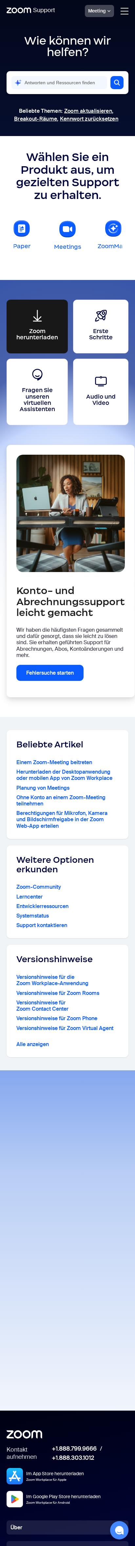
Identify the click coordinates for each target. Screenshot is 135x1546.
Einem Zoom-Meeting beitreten (54, 762)
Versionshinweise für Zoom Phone (56, 1018)
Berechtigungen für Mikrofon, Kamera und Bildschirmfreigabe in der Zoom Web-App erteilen (61, 819)
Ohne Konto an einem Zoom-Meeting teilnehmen (61, 800)
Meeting (97, 11)
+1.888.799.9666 (74, 1449)
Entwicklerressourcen (42, 906)
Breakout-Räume (35, 118)
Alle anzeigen (32, 1044)
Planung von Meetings (42, 788)
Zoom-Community (38, 887)
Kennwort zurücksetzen (89, 118)
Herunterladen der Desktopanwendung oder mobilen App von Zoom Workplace (64, 775)
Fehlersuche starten (50, 672)
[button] (117, 82)
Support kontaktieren (41, 925)
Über (16, 1527)
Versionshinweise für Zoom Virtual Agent (64, 1028)
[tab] (21, 237)
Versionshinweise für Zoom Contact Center (42, 1006)
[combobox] (59, 82)
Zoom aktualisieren (88, 111)
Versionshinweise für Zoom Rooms (57, 993)
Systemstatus (32, 916)
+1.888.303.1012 (73, 1458)
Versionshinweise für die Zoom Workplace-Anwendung (52, 980)
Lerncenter (29, 897)
